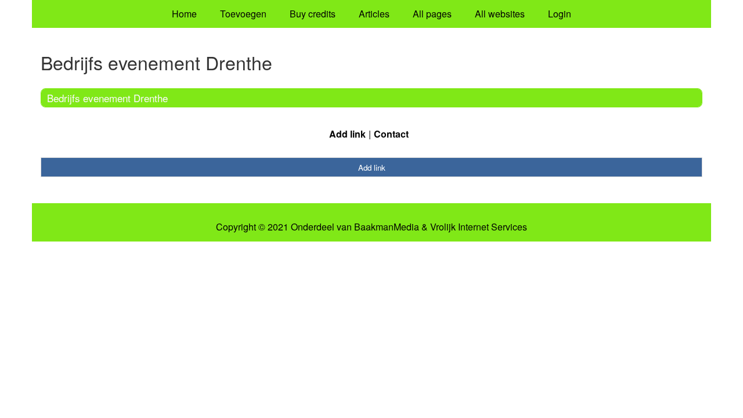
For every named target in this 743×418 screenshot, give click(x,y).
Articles (374, 13)
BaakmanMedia (386, 227)
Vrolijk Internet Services (478, 227)
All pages (432, 13)
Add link (347, 133)
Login (559, 13)
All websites (500, 13)
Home (184, 13)
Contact (391, 133)
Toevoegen (243, 13)
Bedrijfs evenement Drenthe (107, 98)
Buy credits (313, 13)
